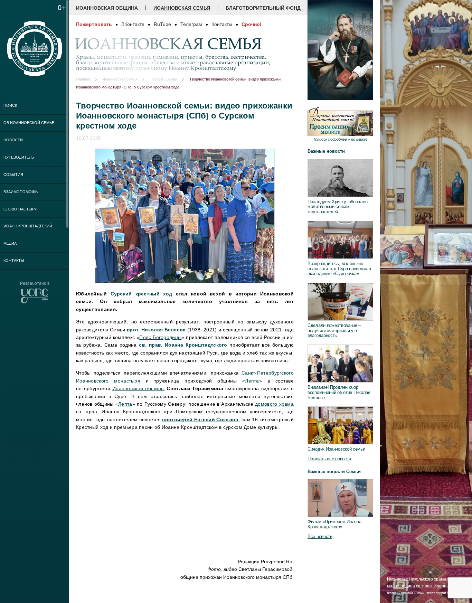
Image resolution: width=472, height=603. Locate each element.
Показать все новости (329, 458)
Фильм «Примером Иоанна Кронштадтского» (334, 524)
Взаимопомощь (20, 192)
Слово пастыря (20, 209)
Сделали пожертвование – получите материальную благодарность (334, 330)
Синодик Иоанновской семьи (336, 449)
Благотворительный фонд (263, 8)
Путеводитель (18, 157)
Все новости (320, 536)
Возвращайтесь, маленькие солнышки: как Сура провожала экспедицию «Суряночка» (339, 268)
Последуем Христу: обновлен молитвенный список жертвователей (337, 206)
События (13, 174)
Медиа (10, 243)
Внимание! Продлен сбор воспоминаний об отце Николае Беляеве (339, 392)
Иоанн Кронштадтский (27, 226)
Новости (13, 140)
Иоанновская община (107, 8)
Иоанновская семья (181, 8)
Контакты (13, 260)
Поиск (10, 105)
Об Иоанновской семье (28, 123)
